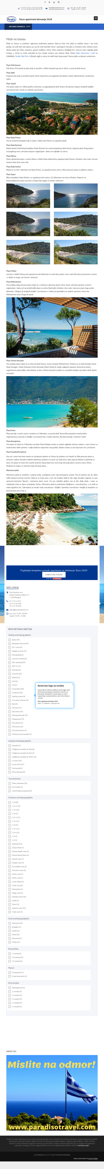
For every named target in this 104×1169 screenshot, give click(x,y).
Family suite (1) (17, 878)
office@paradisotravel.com (56, 8)
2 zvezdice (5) (17, 995)
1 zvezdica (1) (17, 991)
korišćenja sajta (83, 1145)
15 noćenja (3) (17, 961)
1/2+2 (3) (15, 810)
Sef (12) (15, 681)
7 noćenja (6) (16, 954)
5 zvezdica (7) (17, 1007)
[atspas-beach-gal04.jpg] (28, 224)
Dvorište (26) (17, 674)
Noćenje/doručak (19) (20, 715)
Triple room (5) (17, 912)
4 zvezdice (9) (17, 1003)
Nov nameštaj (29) (18, 662)
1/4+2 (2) (15, 833)
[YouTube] (54, 2)
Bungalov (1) (16, 927)
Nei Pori (25, 56)
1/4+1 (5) (15, 829)
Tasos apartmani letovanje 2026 (35, 19)
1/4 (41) (15, 825)
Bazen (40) (16, 640)
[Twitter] (49, 2)
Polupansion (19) (18, 719)
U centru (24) (17, 761)
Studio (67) (16, 942)
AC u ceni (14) (17, 647)
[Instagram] (58, 2)
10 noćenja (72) (17, 957)
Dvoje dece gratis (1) (19, 976)
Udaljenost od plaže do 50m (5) (23, 753)
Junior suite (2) (17, 885)
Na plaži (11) (16, 745)
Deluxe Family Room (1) (20, 855)
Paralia (17, 56)
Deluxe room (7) (18, 859)
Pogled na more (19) (19, 651)
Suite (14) (15, 904)
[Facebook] (45, 2)
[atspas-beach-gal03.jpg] (76, 224)
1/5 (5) (14, 836)
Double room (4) (18, 863)
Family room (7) (17, 874)
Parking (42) (16, 670)
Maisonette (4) (17, 889)
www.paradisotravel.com (56, 9)
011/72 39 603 (15, 606)
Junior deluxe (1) (18, 882)
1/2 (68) (15, 802)
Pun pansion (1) (17, 723)
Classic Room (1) (18, 848)
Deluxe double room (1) (20, 851)
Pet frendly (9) (17, 787)
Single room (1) (17, 893)
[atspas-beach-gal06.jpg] (76, 252)
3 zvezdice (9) (17, 999)
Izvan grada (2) (17, 768)
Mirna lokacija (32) (18, 772)
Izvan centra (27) (18, 764)
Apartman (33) (17, 923)
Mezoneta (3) (17, 938)
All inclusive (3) (17, 727)
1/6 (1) (14, 840)
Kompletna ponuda (53, 575)
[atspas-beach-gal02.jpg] (76, 195)
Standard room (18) (19, 897)
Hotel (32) (15, 935)
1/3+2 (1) (15, 821)
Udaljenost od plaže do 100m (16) (24, 757)
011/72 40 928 (15, 603)
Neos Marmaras (82, 53)
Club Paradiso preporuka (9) (22, 791)
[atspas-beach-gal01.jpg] (28, 195)
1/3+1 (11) (16, 817)
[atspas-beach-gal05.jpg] (28, 252)
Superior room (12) (19, 908)
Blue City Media (93, 1158)
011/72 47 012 (15, 601)
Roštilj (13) (16, 677)
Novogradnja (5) (17, 655)
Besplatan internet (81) (20, 643)
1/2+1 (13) (16, 806)
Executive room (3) (19, 870)
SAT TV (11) (16, 666)
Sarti (93, 53)
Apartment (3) (17, 844)
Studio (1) (15, 901)
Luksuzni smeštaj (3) (19, 659)
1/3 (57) (15, 814)
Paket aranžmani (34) (19, 783)
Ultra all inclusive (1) (19, 730)
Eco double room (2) (19, 867)
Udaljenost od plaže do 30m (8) (23, 749)
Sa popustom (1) (18, 972)
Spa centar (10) (17, 711)
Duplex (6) (15, 931)
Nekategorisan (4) (18, 988)
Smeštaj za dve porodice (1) (22, 734)
